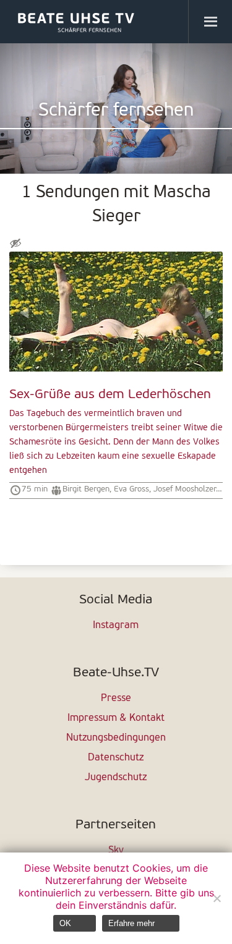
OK (65, 923)
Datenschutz (116, 758)
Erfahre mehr (131, 923)
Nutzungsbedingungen (116, 738)
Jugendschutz (116, 778)
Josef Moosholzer (184, 489)
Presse (116, 699)
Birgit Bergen (86, 489)
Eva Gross (131, 489)
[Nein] (216, 898)
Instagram (116, 626)
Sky (116, 851)
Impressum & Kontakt (116, 718)
